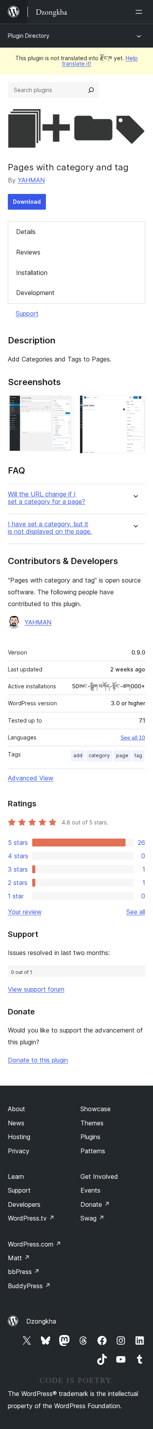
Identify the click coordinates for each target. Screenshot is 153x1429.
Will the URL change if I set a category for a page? (46, 497)
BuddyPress (29, 1286)
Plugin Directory (28, 35)
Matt (19, 1258)
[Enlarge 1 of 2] (63, 406)
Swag (92, 1218)
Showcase (95, 1109)
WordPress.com (34, 1244)
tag (138, 755)
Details (26, 232)
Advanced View (30, 778)
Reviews (28, 252)
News (16, 1123)
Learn (16, 1176)
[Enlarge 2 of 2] (134, 406)
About (16, 1109)
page (122, 755)
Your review (25, 912)
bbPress (24, 1272)
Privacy (18, 1151)
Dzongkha (41, 1321)
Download (27, 201)
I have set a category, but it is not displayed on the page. (50, 527)
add (77, 755)
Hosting (19, 1137)
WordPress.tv (31, 1218)
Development (35, 293)
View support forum (36, 989)
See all (135, 912)
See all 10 (132, 737)
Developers (24, 1204)
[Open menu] (140, 12)
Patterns (92, 1151)
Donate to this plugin (38, 1060)
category (99, 755)
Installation (31, 273)
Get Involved (99, 1176)
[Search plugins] (91, 90)
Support (27, 313)
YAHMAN (31, 180)
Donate (95, 1204)
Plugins (90, 1137)
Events (90, 1190)
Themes (92, 1123)
